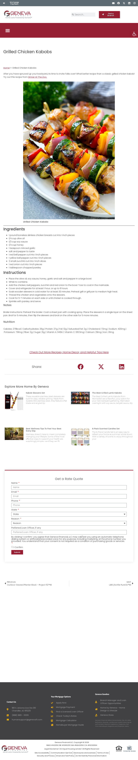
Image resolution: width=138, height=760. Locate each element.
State (14, 510)
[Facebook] (118, 3)
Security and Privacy (46, 756)
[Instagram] (134, 3)
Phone (15, 501)
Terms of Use (103, 753)
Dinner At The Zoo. (37, 77)
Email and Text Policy (65, 756)
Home (6, 67)
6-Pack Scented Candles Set (106, 428)
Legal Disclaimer (51, 749)
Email (14, 492)
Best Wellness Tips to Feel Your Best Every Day (43, 429)
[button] (7, 30)
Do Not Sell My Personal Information (91, 756)
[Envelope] (113, 3)
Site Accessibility (42, 753)
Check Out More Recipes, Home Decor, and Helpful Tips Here (69, 352)
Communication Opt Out (61, 753)
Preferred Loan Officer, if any (26, 528)
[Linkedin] (129, 3)
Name (14, 483)
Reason (15, 519)
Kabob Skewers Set (35, 393)
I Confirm (18, 547)
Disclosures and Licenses (85, 753)
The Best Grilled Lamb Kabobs (107, 393)
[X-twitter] (124, 3)
